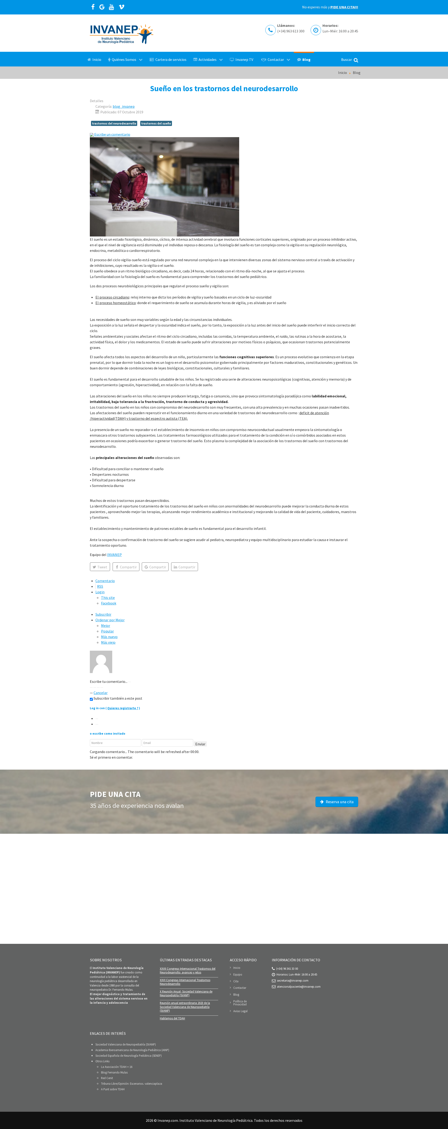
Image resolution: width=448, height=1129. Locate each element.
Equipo (237, 974)
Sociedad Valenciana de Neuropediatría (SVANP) (125, 1044)
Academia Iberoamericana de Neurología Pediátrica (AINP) (132, 1050)
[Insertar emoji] (98, 687)
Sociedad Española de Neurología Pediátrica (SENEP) (128, 1055)
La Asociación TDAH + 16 (116, 1067)
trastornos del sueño (156, 123)
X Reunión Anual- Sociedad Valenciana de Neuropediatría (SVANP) (186, 993)
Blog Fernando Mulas (114, 1072)
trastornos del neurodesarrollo (114, 123)
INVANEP (114, 554)
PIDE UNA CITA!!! (344, 7)
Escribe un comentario (112, 134)
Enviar (200, 744)
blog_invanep (124, 106)
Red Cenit (107, 1078)
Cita (235, 981)
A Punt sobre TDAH (113, 1089)
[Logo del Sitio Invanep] (121, 33)
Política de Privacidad (240, 1002)
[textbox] (224, 676)
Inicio (236, 967)
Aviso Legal (240, 1011)
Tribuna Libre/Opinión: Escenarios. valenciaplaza (131, 1083)
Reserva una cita (339, 801)
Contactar (239, 988)
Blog (236, 994)
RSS (100, 586)
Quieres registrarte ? (122, 708)
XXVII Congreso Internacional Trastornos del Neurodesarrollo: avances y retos (187, 970)
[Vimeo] (121, 7)
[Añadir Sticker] (91, 687)
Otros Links (102, 1061)
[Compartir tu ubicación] (94, 687)
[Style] (101, 687)
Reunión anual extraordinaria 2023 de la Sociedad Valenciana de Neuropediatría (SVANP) (185, 1006)
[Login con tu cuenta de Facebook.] (96, 724)
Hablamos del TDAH (172, 1018)
